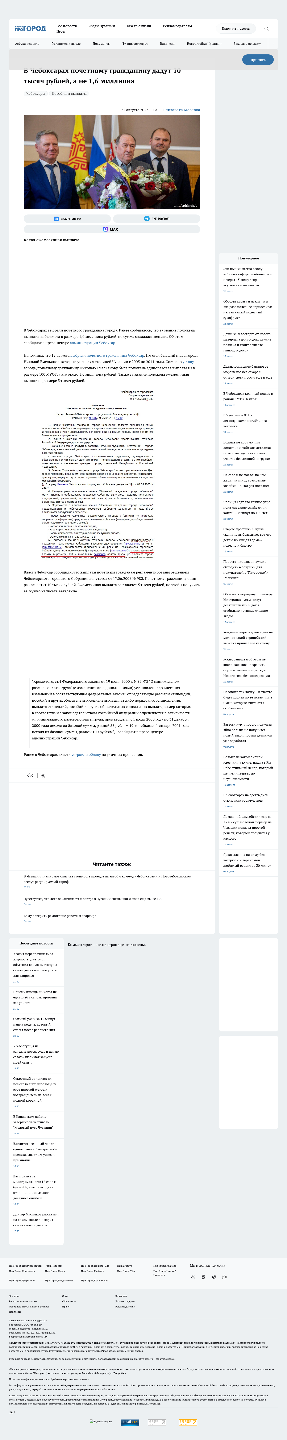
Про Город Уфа (126, 1271)
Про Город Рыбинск (92, 1271)
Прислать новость (236, 28)
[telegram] (44, 775)
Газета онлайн (139, 26)
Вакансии (167, 44)
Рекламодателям (177, 26)
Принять (258, 60)
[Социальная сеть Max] (112, 229)
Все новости (67, 26)
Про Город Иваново (164, 1265)
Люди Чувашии (102, 26)
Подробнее (119, 1373)
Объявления (69, 1301)
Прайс (66, 1306)
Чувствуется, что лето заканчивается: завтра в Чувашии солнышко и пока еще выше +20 (93, 901)
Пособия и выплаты (69, 93)
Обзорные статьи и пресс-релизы (29, 1306)
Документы (101, 44)
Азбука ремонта (27, 44)
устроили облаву (86, 754)
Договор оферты (125, 1301)
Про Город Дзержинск (22, 1280)
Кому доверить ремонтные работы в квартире (60, 918)
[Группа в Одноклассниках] (203, 1277)
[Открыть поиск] (266, 28)
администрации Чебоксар (92, 342)
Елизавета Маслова (181, 109)
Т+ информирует (135, 44)
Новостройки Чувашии (204, 44)
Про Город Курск (55, 1271)
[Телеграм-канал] (156, 218)
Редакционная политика (23, 1301)
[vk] (30, 775)
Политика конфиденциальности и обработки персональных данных (49, 1379)
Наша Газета (124, 1265)
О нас (65, 1296)
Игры (61, 31)
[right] (273, 43)
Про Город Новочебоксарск (25, 1265)
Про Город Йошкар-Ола (95, 1265)
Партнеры (15, 1311)
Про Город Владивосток (59, 1280)
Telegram (14, 1296)
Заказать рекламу (247, 44)
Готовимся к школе (66, 44)
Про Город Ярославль (22, 1271)
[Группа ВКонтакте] (67, 218)
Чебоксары (35, 93)
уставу (188, 361)
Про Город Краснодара (94, 1280)
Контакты (121, 1296)
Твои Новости (53, 1265)
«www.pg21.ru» (38, 1320)
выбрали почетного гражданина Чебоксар (107, 355)
